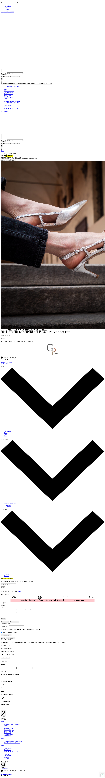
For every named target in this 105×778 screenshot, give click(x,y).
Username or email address (23, 609)
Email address (5, 626)
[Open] (1, 135)
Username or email (5, 645)
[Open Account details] (1, 81)
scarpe (3, 76)
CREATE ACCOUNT (6, 635)
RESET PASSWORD (6, 648)
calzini (18, 76)
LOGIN (3, 638)
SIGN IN (3, 618)
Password (19, 612)
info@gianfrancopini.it (6, 362)
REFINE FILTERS (5, 160)
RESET (13, 160)
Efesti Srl (20, 591)
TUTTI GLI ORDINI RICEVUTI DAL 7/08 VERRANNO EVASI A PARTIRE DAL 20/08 (26, 84)
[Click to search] (22, 73)
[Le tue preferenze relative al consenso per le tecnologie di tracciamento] (102, 775)
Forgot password (14, 621)
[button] (5, 111)
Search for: (4, 73)
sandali (13, 76)
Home (2, 151)
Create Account (5, 621)
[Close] (1, 71)
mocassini (8, 76)
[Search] (1, 70)
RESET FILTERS (5, 658)
